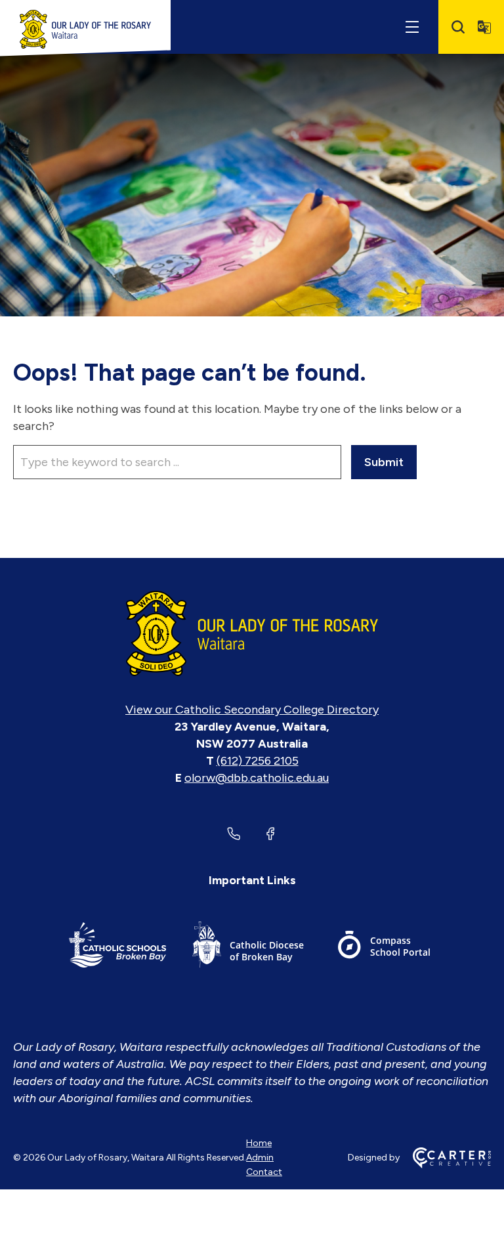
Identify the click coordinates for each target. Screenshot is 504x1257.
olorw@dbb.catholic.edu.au (256, 778)
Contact (264, 1172)
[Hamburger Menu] (412, 27)
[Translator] (484, 27)
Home (259, 1143)
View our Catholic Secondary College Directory (252, 709)
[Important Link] (117, 946)
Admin (260, 1157)
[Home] (252, 633)
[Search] (458, 27)
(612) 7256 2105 (258, 761)
